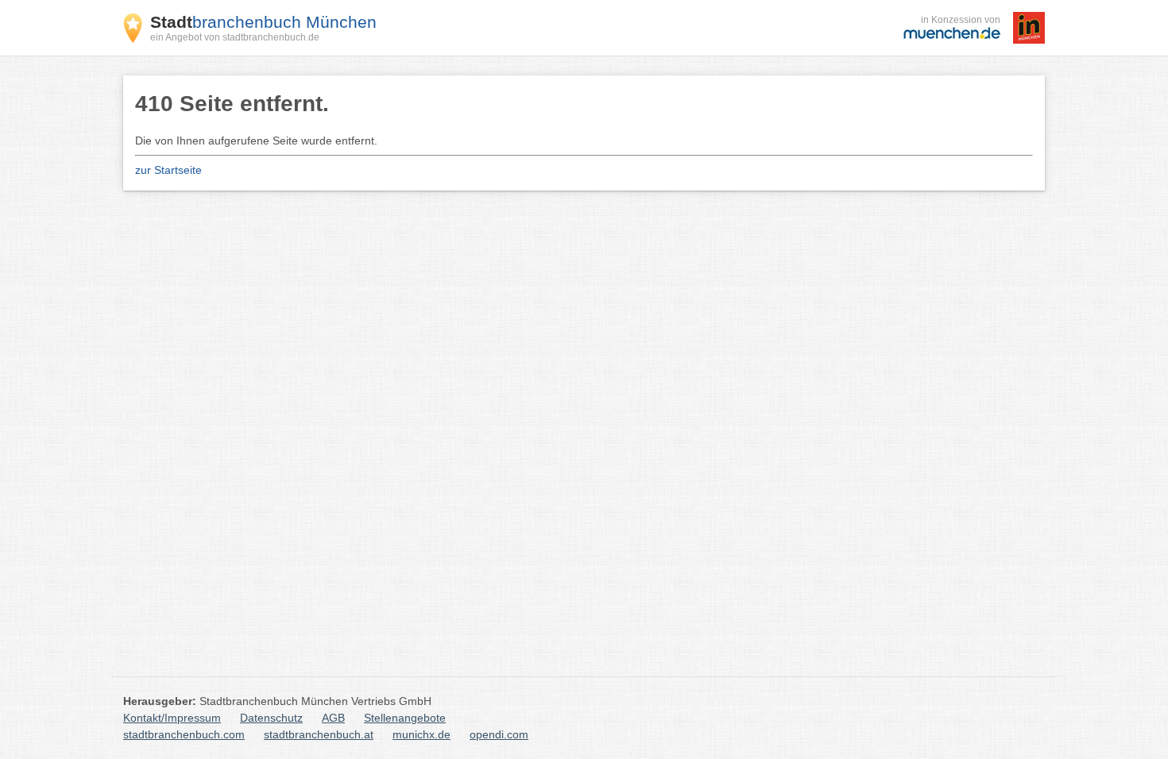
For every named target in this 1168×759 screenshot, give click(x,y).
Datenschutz (271, 717)
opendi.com (499, 734)
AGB (333, 717)
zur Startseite (168, 170)
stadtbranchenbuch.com (184, 734)
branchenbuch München (263, 22)
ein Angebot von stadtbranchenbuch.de (234, 37)
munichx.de (422, 734)
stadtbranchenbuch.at (318, 734)
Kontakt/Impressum (172, 717)
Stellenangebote (405, 717)
